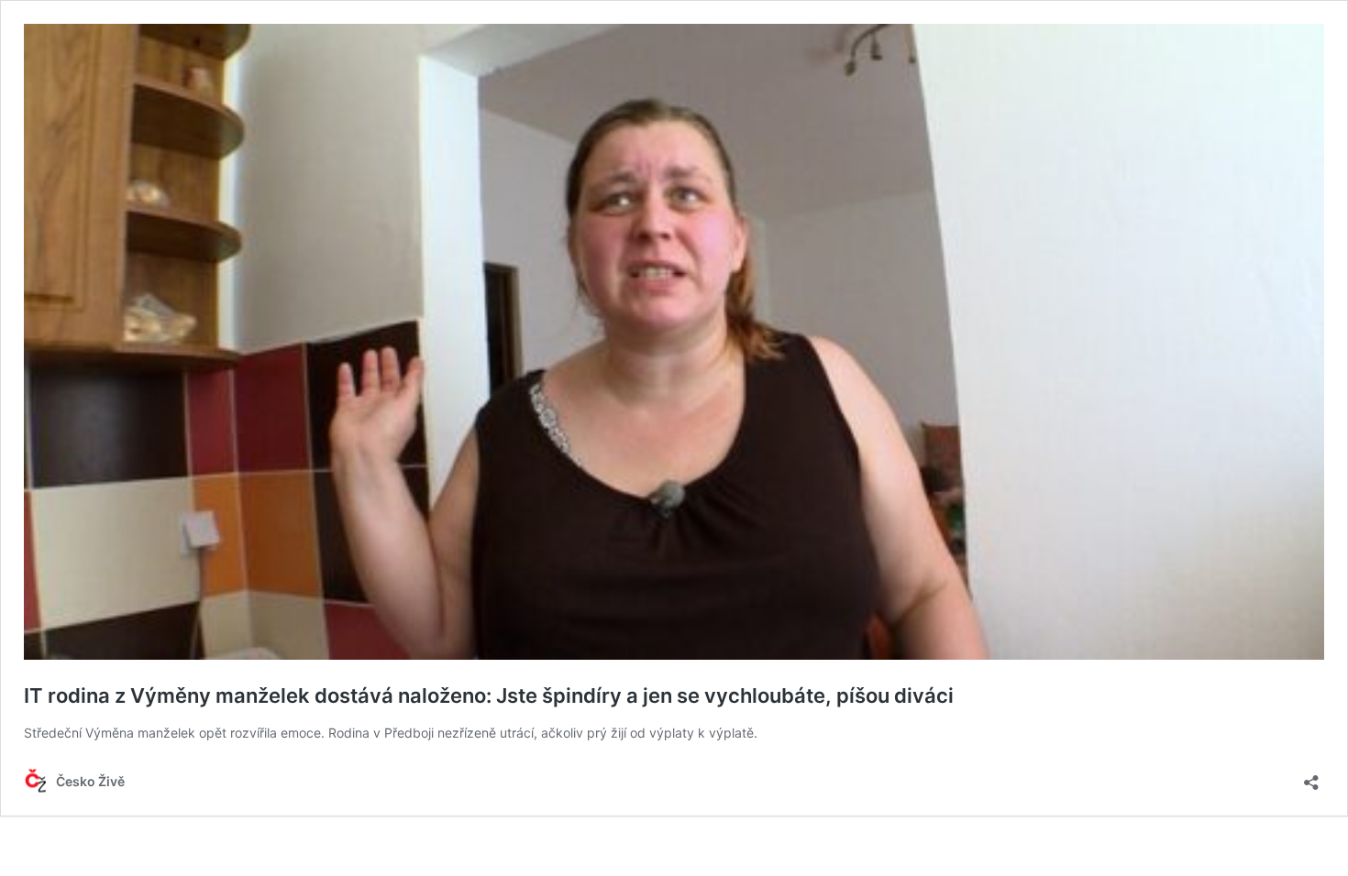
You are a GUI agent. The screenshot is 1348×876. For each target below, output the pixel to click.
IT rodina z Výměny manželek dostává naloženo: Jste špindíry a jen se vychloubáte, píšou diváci (489, 695)
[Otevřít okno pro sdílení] (1311, 776)
